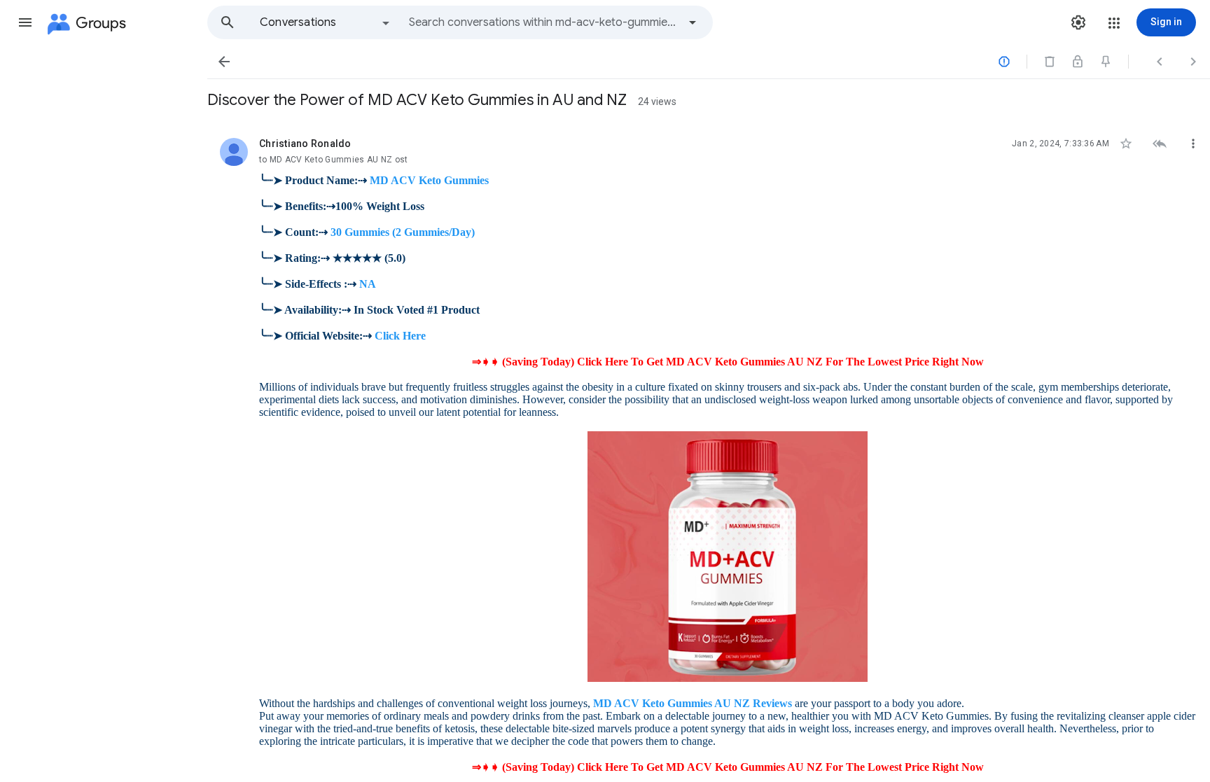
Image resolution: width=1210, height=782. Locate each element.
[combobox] (543, 22)
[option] (326, 22)
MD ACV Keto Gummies (429, 180)
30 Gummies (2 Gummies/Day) (403, 232)
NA (367, 284)
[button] (25, 22)
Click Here (400, 336)
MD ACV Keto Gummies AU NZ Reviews (692, 703)
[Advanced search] (692, 22)
